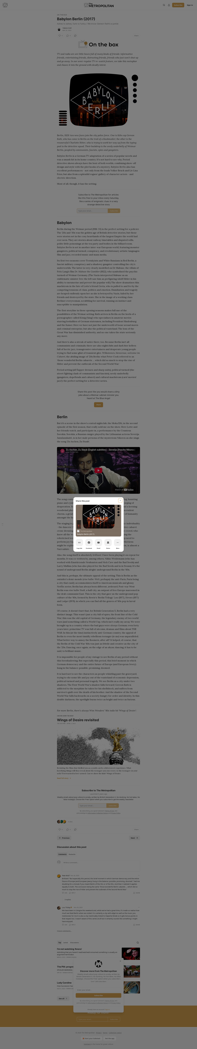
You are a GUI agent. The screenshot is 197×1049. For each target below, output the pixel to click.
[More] (117, 542)
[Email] (98, 542)
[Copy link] (79, 542)
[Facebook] (89, 542)
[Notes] (108, 542)
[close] (120, 500)
